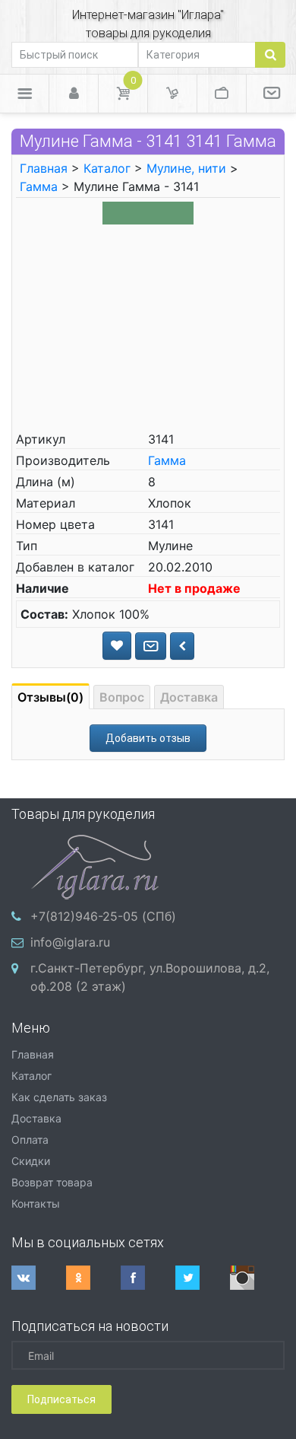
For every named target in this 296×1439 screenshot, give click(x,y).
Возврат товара (52, 1182)
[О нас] (271, 94)
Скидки (30, 1160)
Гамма (39, 186)
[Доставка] (172, 94)
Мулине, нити (186, 168)
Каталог (107, 168)
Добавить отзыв (148, 738)
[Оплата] (221, 94)
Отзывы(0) (50, 697)
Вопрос (121, 697)
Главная (44, 168)
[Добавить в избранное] (116, 646)
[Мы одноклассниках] (93, 1277)
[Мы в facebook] (148, 1277)
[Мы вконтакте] (38, 1277)
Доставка (189, 697)
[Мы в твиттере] (202, 1277)
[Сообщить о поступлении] (150, 646)
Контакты (35, 1203)
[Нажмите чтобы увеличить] (148, 212)
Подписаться (61, 1399)
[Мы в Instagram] (257, 1277)
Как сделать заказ (59, 1096)
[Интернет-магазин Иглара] (94, 865)
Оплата (30, 1139)
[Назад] (182, 646)
